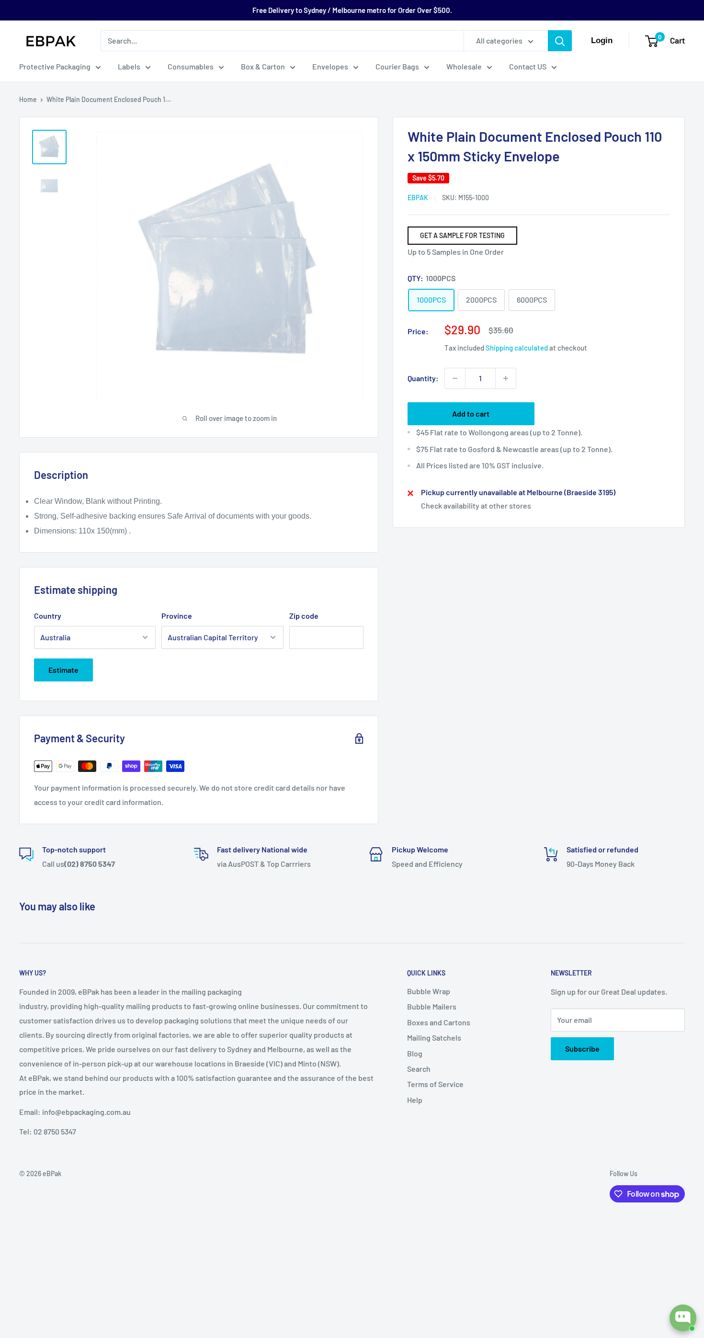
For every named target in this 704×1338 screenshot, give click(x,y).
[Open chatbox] (683, 1317)
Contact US (527, 66)
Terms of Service (435, 1084)
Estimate (63, 669)
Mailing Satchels (434, 1037)
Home (28, 99)
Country (47, 615)
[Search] (560, 40)
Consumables (191, 66)
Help (414, 1099)
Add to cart (470, 413)
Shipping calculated (517, 347)
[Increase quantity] (506, 378)
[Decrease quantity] (455, 378)
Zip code (303, 615)
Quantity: (423, 378)
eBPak (418, 197)
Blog (414, 1053)
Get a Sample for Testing (462, 235)
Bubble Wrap (428, 991)
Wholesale (464, 66)
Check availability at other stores (476, 505)
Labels (129, 66)
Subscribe (582, 1048)
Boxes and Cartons (438, 1022)
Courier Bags (397, 66)
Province (176, 615)
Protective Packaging (55, 66)
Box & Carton (263, 66)
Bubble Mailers (431, 1006)
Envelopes (330, 66)
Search (419, 1068)
